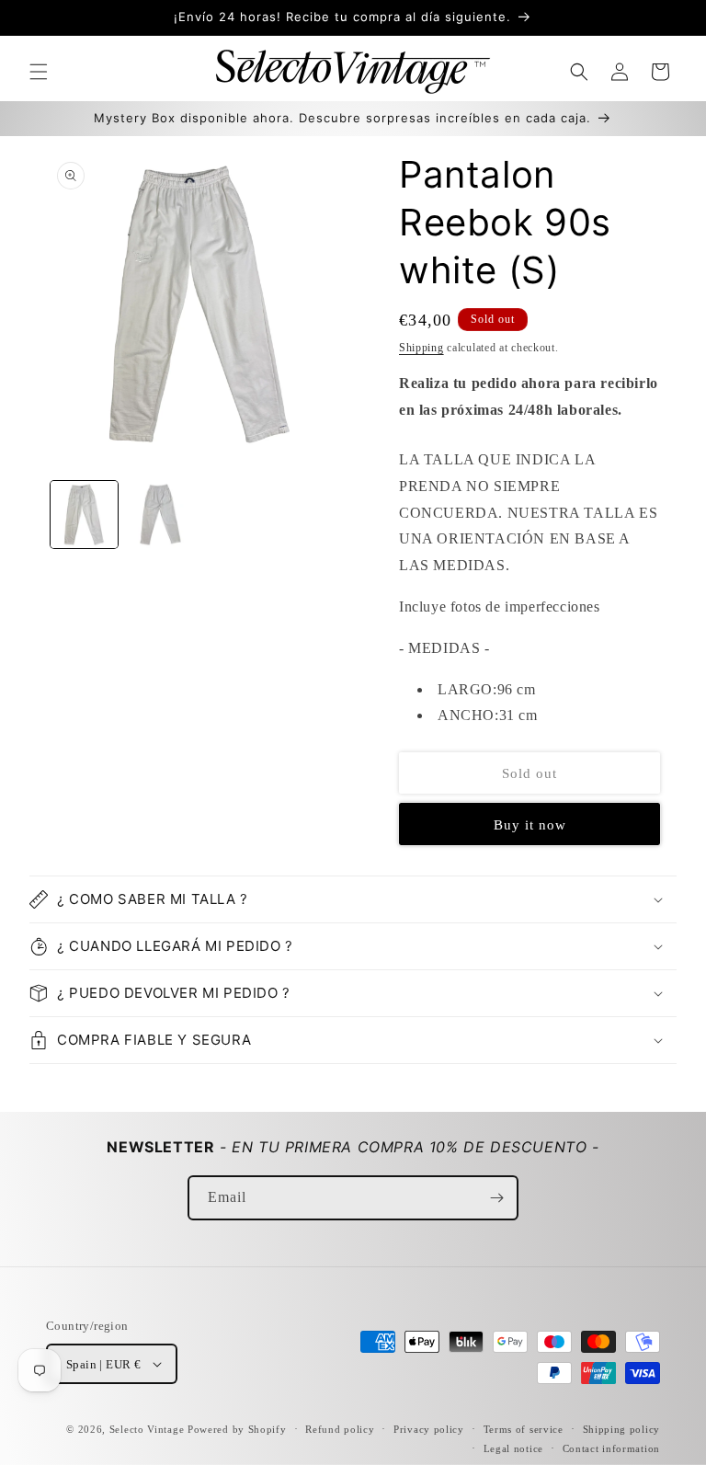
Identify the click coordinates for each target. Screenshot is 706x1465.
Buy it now (530, 825)
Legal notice (513, 1448)
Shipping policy (622, 1429)
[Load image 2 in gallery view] (160, 514)
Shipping (421, 347)
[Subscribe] (496, 1197)
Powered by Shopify (237, 1429)
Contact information (611, 1448)
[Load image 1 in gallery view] (84, 514)
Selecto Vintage (148, 1429)
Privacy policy (428, 1429)
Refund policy (339, 1429)
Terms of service (524, 1429)
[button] (38, 72)
